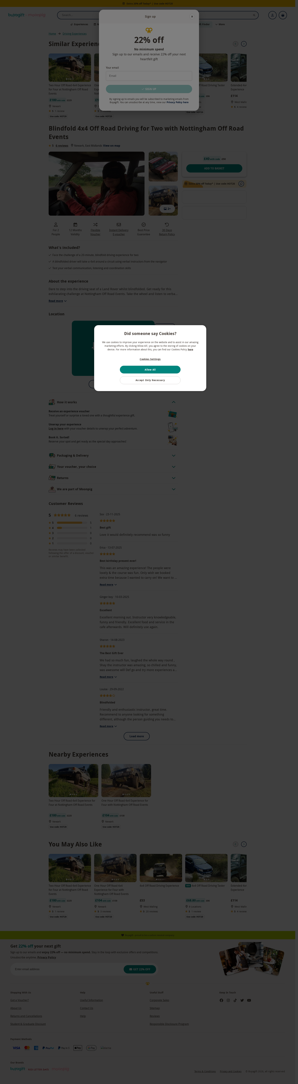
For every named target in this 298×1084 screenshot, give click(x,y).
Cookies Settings (150, 359)
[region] (150, 358)
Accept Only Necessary (150, 380)
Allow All (150, 369)
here (190, 349)
